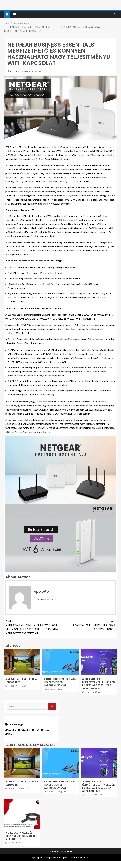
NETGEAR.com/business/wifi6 (23, 431)
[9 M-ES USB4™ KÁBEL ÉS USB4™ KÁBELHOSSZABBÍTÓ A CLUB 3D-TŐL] (22, 814)
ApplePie (13, 71)
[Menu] (14, 14)
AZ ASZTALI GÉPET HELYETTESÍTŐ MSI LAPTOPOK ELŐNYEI (94, 625)
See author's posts (47, 599)
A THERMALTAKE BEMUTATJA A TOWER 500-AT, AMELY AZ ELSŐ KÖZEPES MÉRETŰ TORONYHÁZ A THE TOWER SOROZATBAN (32, 627)
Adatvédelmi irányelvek (60, 851)
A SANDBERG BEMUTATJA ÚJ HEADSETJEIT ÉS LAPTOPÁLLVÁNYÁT (60, 682)
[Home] (7, 14)
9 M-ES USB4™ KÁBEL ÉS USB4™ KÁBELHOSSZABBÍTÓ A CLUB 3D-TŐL (21, 836)
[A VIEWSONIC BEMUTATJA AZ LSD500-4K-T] (22, 662)
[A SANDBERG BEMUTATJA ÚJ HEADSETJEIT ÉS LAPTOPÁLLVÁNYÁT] (60, 662)
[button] (14, 14)
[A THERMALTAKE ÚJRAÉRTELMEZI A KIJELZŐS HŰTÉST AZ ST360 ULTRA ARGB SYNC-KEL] (99, 662)
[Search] (115, 14)
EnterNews (70, 857)
